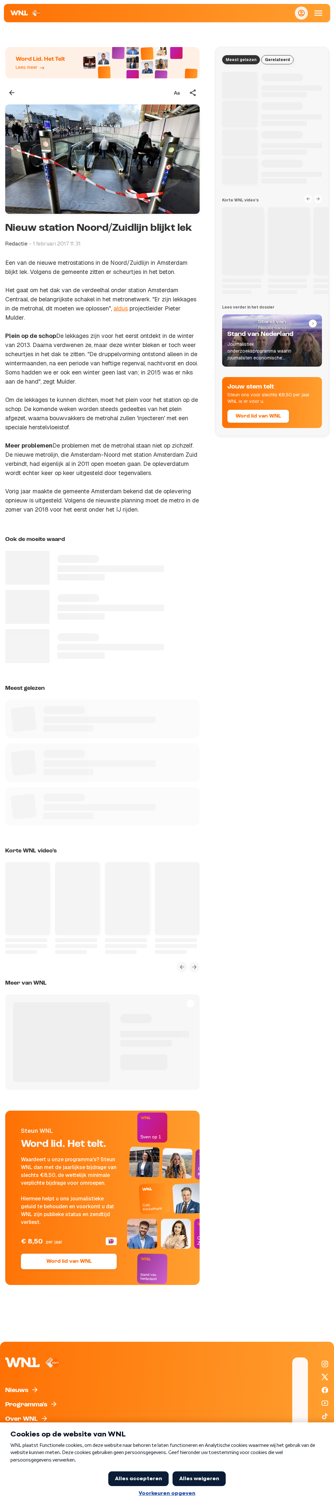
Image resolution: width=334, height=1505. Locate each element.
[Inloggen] (301, 13)
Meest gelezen (241, 59)
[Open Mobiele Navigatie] (318, 13)
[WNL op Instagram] (325, 1364)
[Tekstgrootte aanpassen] (176, 92)
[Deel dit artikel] (193, 92)
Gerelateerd (277, 59)
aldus (121, 308)
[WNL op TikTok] (325, 1416)
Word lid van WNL (69, 1261)
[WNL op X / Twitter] (325, 1377)
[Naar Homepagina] (25, 13)
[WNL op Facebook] (325, 1390)
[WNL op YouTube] (325, 1403)
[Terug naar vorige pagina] (11, 92)
